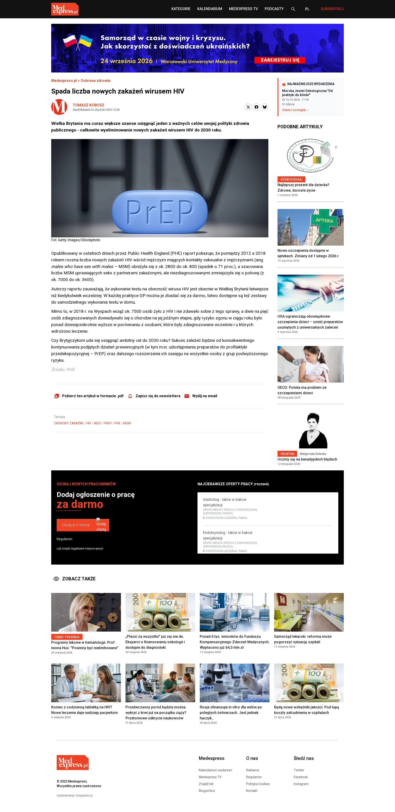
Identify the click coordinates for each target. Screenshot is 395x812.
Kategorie (180, 9)
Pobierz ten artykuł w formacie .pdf (93, 396)
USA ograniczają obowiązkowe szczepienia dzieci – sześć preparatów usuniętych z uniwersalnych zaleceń (310, 322)
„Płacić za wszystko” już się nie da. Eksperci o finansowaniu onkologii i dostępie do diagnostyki (155, 642)
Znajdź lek (206, 784)
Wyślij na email (204, 396)
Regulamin (64, 539)
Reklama (252, 770)
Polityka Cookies (258, 784)
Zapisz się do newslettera (158, 396)
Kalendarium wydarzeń (215, 770)
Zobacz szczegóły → (295, 110)
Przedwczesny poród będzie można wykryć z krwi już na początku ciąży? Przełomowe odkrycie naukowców (155, 712)
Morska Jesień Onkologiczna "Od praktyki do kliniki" (307, 93)
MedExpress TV (243, 9)
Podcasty (274, 9)
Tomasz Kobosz (88, 105)
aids (97, 423)
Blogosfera (207, 791)
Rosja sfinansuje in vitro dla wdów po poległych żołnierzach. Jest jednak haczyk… (231, 712)
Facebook (301, 777)
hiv (88, 423)
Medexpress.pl (64, 80)
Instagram (301, 784)
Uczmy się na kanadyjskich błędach (307, 459)
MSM (127, 423)
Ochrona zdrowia (95, 80)
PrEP (108, 423)
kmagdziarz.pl (84, 795)
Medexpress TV (210, 777)
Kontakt (251, 791)
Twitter (299, 770)
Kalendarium (209, 9)
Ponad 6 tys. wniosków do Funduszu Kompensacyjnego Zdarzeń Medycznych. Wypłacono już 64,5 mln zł (235, 642)
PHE (117, 423)
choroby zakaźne (69, 423)
